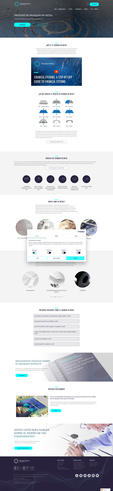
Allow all (75, 258)
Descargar (21, 375)
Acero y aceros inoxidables (24, 238)
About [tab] (76, 236)
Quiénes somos (60, 462)
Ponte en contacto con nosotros (56, 167)
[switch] (49, 253)
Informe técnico (39, 24)
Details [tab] (56, 236)
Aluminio (89, 238)
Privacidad (15, 483)
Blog (92, 9)
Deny (38, 258)
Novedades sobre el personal (63, 468)
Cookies (24, 483)
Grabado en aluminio (78, 468)
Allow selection (56, 258)
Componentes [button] (78, 9)
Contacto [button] (96, 9)
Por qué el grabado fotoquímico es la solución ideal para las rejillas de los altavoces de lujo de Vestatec (73, 397)
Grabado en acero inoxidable (79, 467)
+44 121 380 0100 (21, 478)
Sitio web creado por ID (31, 483)
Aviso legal (20, 483)
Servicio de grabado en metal (79, 465)
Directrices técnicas (61, 467)
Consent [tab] (37, 236)
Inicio (55, 9)
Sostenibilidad (60, 464)
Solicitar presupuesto (94, 4)
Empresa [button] (86, 9)
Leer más (56, 410)
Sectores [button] (70, 9)
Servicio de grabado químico (79, 462)
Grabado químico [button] (61, 9)
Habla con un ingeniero (93, 462)
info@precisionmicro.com (26, 479)
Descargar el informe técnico (56, 141)
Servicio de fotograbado (78, 464)
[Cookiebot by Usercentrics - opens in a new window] (78, 232)
